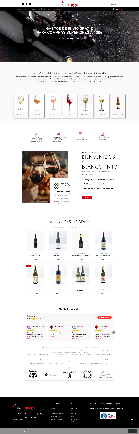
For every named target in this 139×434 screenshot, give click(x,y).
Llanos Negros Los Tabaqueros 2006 (80, 256)
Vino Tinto (73, 416)
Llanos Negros (81, 253)
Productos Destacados (60, 227)
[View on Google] (28, 327)
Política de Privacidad (56, 416)
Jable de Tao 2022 (58, 255)
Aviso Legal (54, 411)
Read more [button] (30, 338)
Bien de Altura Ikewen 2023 (103, 255)
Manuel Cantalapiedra (36, 287)
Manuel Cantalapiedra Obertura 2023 (35, 289)
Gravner (36, 253)
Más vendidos (73, 227)
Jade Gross (103, 287)
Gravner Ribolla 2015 (35, 255)
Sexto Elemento (58, 287)
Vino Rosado (74, 413)
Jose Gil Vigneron (80, 287)
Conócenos (54, 408)
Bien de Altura (103, 253)
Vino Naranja (74, 411)
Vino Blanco (74, 408)
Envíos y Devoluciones (57, 419)
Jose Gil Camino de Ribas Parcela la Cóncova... (81, 289)
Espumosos (74, 419)
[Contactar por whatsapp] (133, 422)
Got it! (132, 431)
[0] (120, 9)
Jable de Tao (58, 253)
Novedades (82, 227)
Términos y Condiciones (57, 413)
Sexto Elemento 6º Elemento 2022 (58, 289)
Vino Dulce (73, 422)
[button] (25, 332)
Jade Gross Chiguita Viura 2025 (103, 289)
